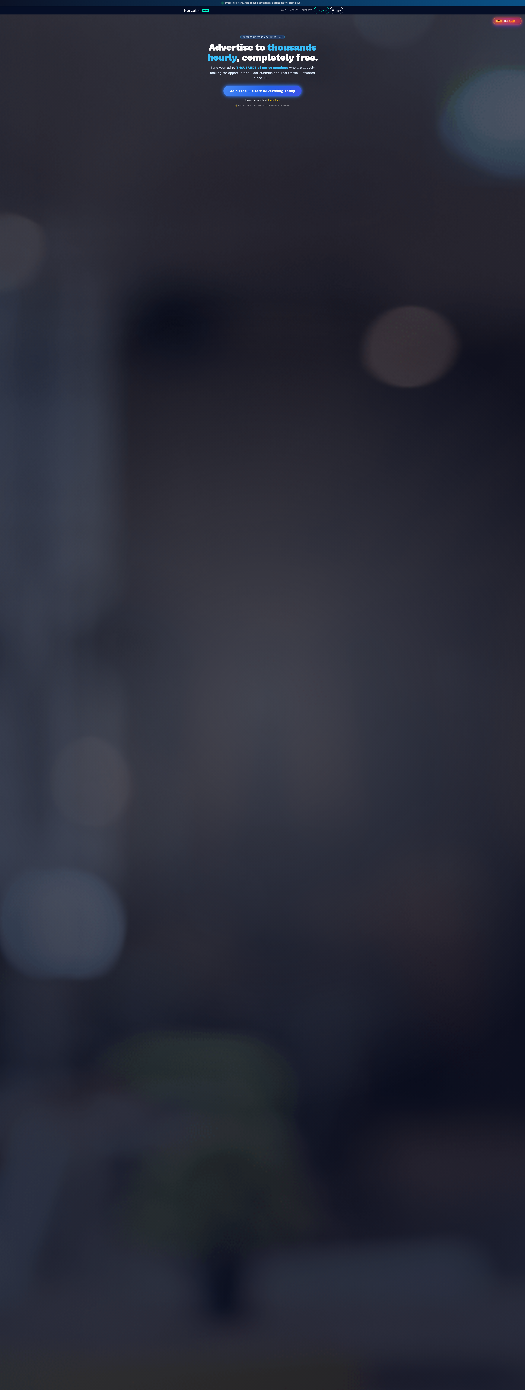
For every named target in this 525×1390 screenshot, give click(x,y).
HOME (283, 10)
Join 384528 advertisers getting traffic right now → (264, 3)
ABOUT (294, 10)
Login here (274, 100)
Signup (323, 10)
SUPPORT (307, 10)
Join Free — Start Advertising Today (262, 91)
